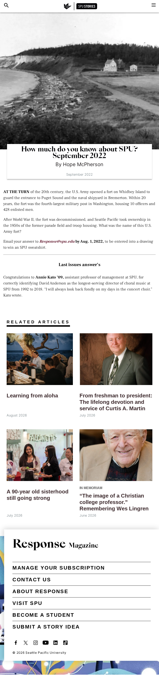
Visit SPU (27, 603)
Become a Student (43, 615)
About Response (40, 591)
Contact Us (31, 579)
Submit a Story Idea (46, 627)
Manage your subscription (58, 568)
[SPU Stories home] (80, 6)
